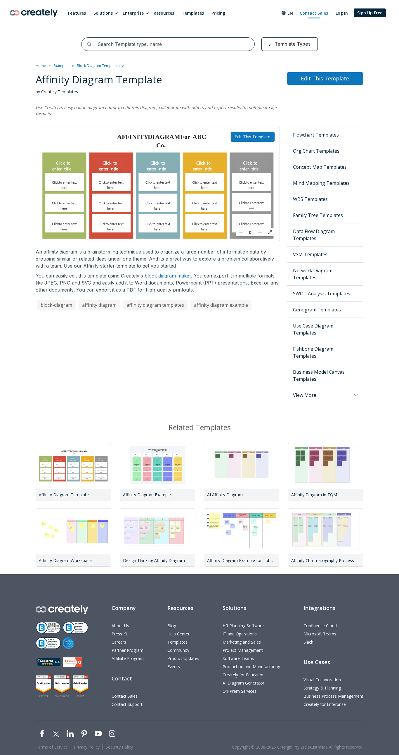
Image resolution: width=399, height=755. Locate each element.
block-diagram (56, 305)
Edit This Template (252, 136)
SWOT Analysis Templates (321, 293)
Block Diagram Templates (98, 65)
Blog (171, 625)
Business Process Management (333, 696)
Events (173, 666)
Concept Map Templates (320, 167)
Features (77, 13)
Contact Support (127, 704)
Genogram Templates (317, 309)
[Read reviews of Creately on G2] (72, 662)
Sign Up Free (369, 12)
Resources (164, 13)
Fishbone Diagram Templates (313, 352)
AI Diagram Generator (243, 683)
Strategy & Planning (322, 688)
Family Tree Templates (318, 215)
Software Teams (238, 658)
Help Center (178, 634)
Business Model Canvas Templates (319, 375)
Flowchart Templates (316, 135)
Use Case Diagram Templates (313, 329)
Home (41, 65)
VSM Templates (310, 254)
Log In (342, 13)
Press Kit (120, 634)
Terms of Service (52, 747)
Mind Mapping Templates (321, 183)
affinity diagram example (221, 305)
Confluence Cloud (320, 625)
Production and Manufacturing (251, 666)
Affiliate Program (128, 658)
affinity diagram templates (155, 305)
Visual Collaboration (322, 679)
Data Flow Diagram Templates (314, 235)
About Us (120, 625)
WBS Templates (310, 199)
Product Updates (183, 658)
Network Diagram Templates (312, 274)
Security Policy (119, 747)
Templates (193, 13)
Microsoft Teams (319, 634)
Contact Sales (314, 13)
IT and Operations (240, 634)
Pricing (218, 13)
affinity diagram (99, 305)
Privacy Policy (87, 747)
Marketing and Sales (242, 642)
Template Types (292, 44)
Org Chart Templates (316, 151)
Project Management (243, 650)
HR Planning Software (243, 625)
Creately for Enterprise (324, 704)
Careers (119, 642)
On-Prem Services (239, 691)
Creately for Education (244, 675)
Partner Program (127, 650)
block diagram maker (168, 276)
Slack (308, 642)
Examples (61, 65)
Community (178, 650)
